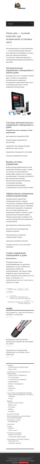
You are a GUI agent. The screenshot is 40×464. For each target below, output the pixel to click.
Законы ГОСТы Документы (17, 375)
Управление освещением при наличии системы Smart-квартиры (20, 297)
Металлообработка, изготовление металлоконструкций (18, 417)
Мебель (10, 409)
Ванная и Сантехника (15, 403)
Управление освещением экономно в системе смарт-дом (18, 302)
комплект (20, 289)
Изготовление (13, 421)
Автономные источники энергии (18, 439)
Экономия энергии (14, 443)
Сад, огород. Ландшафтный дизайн (19, 393)
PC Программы (13, 377)
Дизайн (9, 401)
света (26, 289)
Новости (11, 428)
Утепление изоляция (14, 433)
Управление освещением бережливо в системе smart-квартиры (18, 352)
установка (10, 291)
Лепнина (11, 411)
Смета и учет (12, 430)
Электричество (13, 441)
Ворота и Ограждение (15, 384)
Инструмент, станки (14, 420)
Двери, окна (12, 405)
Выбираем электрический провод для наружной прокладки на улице (19, 342)
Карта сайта (12, 369)
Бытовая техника (13, 414)
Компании (11, 388)
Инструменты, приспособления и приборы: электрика (20, 313)
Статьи (9, 426)
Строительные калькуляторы (18, 367)
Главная (10, 365)
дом (15, 289)
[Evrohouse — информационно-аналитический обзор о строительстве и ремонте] (20, 7)
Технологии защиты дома (17, 437)
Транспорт (10, 424)
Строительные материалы (17, 379)
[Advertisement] (21, 14)
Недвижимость (13, 381)
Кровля (10, 386)
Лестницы (11, 407)
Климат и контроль (14, 434)
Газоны (10, 398)
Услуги (10, 390)
